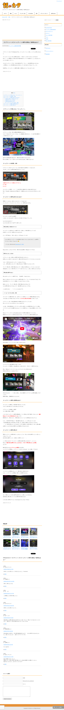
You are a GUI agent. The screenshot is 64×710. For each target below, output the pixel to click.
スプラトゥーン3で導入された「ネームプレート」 (13, 95)
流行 (36, 13)
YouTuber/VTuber (49, 27)
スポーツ (5, 13)
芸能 (10, 13)
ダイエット (48, 33)
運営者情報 (48, 54)
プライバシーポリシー (44, 13)
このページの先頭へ (58, 707)
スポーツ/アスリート (49, 31)
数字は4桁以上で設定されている (11, 98)
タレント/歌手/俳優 (49, 35)
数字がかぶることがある (10, 100)
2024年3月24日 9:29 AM (8, 617)
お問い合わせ (53, 13)
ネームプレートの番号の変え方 (10, 105)
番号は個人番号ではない (10, 101)
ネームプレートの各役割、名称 (10, 96)
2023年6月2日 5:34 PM (8, 644)
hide (14, 92)
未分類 (47, 38)
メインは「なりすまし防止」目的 (11, 102)
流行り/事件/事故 (48, 40)
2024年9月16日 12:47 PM (9, 593)
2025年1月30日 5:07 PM (8, 569)
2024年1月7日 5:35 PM (8, 631)
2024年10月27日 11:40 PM (9, 581)
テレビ (15, 13)
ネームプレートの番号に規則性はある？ (11, 103)
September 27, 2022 (20, 244)
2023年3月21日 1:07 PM (8, 656)
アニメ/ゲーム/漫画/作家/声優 (14, 45)
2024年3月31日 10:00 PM (9, 605)
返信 (5, 574)
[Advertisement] (22, 29)
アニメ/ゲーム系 (22, 13)
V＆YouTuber (30, 13)
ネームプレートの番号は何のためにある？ (12, 97)
